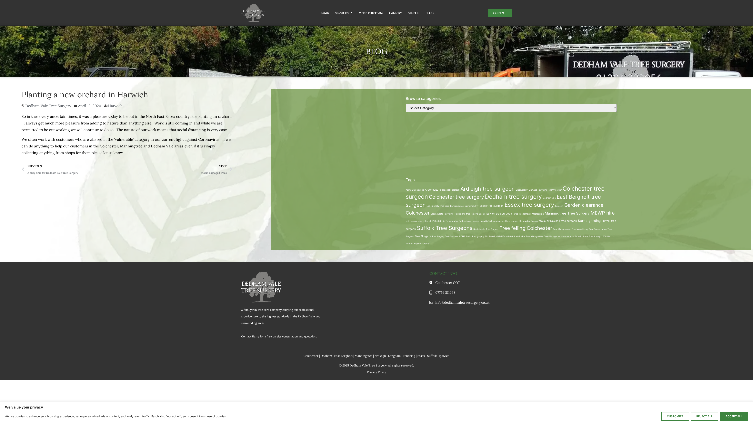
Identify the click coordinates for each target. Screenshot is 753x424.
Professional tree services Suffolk (475, 221)
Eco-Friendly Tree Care (438, 206)
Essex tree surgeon (491, 205)
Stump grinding (589, 220)
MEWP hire (603, 213)
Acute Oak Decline (415, 190)
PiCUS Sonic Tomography (445, 221)
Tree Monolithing (580, 229)
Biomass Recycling (538, 190)
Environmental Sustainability (464, 206)
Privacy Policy (376, 372)
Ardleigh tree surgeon (487, 189)
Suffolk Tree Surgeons (444, 228)
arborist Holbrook (450, 190)
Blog (430, 13)
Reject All (704, 416)
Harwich (115, 105)
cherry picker (555, 190)
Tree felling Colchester (525, 228)
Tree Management (562, 229)
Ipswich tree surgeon (499, 213)
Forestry (559, 206)
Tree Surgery (423, 236)
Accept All (734, 416)
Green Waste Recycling (442, 213)
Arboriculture (433, 189)
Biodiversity (522, 190)
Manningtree (363, 356)
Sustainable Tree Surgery (485, 229)
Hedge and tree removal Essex (470, 213)
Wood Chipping (421, 243)
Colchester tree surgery (456, 197)
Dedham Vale (549, 198)
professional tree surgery (505, 221)
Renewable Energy (528, 221)
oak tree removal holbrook (418, 221)
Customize (675, 416)
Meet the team (371, 13)
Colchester (311, 356)
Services (342, 13)
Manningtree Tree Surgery (567, 213)
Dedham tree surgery (513, 196)
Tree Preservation (598, 229)
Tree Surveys (595, 236)
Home (324, 13)
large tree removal (522, 213)
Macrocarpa (538, 213)
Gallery (395, 13)
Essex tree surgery (529, 204)
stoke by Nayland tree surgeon (558, 220)
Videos (413, 13)
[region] (376, 412)
